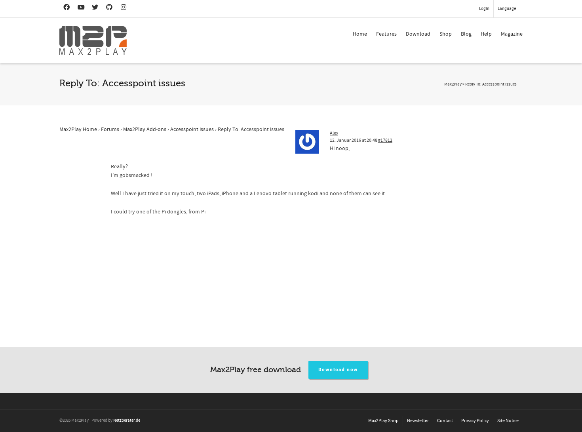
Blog (466, 34)
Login (484, 8)
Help (486, 34)
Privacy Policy (475, 421)
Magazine (512, 34)
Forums (110, 129)
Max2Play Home (78, 129)
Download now (338, 369)
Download (418, 34)
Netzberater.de (126, 420)
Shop (445, 34)
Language (507, 8)
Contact (445, 421)
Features (386, 34)
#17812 (385, 140)
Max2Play (453, 84)
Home (360, 34)
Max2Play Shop (383, 421)
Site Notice (508, 421)
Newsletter (418, 421)
